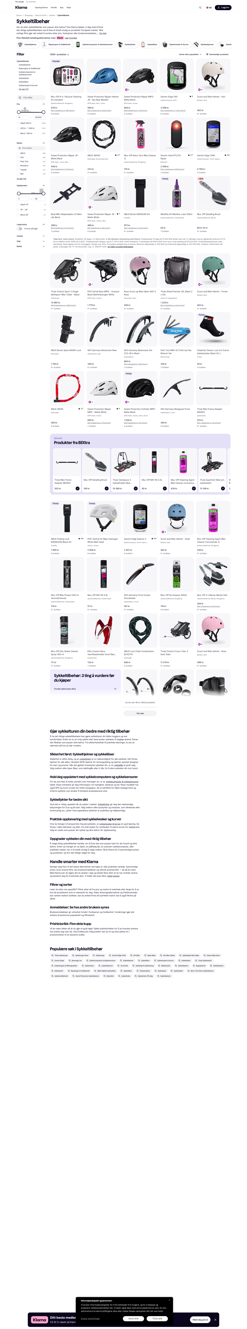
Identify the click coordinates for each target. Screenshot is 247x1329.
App (61, 7)
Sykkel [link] (52, 15)
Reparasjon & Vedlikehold (29, 68)
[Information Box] (68, 54)
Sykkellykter (24, 78)
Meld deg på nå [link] (200, 1319)
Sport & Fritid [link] (40, 15)
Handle (54, 7)
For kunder (19, 2)
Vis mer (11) (24, 89)
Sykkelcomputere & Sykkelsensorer (27, 73)
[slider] (19, 112)
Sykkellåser (23, 82)
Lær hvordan (71, 38)
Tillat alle (157, 1318)
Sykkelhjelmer (25, 65)
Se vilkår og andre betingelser (120, 247)
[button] (209, 7)
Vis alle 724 (21, 179)
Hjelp (69, 7)
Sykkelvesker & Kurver (28, 85)
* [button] (63, 110)
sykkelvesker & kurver (110, 824)
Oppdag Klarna (41, 7)
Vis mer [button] (140, 713)
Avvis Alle (134, 1318)
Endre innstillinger (90, 1319)
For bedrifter (31, 2)
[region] (124, 1311)
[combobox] (190, 54)
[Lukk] (169, 1300)
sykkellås (118, 765)
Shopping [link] (29, 15)
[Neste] (227, 44)
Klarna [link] (19, 15)
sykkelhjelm (85, 759)
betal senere (113, 876)
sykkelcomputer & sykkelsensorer (122, 781)
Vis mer (103, 33)
